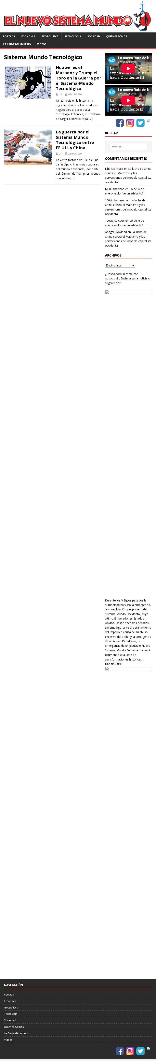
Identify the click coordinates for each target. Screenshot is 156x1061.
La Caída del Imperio (17, 44)
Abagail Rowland (116, 232)
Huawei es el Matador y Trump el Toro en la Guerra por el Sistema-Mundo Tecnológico (78, 78)
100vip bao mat (115, 200)
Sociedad (93, 36)
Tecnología (73, 36)
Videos (41, 44)
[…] (91, 119)
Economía (28, 36)
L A (60, 94)
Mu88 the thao (115, 189)
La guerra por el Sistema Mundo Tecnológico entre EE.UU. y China (75, 139)
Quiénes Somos (116, 36)
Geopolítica (49, 36)
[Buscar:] (128, 146)
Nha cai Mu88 (114, 169)
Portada (9, 36)
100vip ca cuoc (115, 220)
